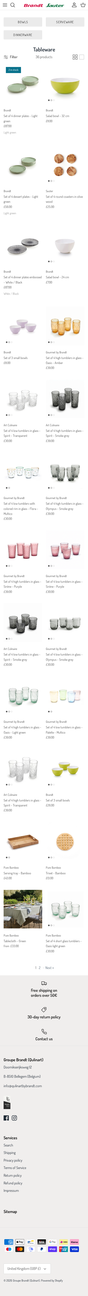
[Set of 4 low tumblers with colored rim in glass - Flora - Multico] (23, 471)
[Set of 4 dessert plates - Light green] (23, 164)
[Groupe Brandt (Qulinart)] (44, 5)
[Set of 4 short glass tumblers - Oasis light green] (65, 909)
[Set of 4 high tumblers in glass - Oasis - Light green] (23, 695)
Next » (49, 967)
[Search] (15, 5)
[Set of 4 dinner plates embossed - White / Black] (23, 245)
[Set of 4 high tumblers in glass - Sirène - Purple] (23, 549)
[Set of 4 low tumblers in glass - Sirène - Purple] (65, 549)
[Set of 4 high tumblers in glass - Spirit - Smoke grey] (65, 399)
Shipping (10, 1152)
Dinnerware (22, 35)
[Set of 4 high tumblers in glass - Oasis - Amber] (65, 326)
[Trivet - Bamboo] (65, 841)
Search (8, 1145)
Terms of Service (15, 1167)
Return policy (13, 1175)
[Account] (73, 5)
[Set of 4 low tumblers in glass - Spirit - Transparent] (23, 399)
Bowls (23, 22)
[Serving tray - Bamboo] (23, 841)
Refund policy (13, 1183)
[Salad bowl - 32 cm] (65, 84)
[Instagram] (14, 1118)
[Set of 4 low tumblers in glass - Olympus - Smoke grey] (65, 622)
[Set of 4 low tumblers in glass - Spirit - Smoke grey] (23, 622)
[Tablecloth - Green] (23, 909)
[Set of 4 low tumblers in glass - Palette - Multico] (65, 695)
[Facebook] (6, 1118)
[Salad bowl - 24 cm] (65, 245)
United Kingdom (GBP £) (24, 1268)
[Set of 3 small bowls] (23, 326)
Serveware (65, 22)
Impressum (11, 1190)
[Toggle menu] (5, 5)
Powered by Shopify (52, 1280)
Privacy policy (13, 1160)
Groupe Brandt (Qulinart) (26, 1280)
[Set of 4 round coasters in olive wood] (65, 164)
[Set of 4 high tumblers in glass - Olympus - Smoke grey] (65, 471)
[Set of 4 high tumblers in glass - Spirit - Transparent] (23, 768)
